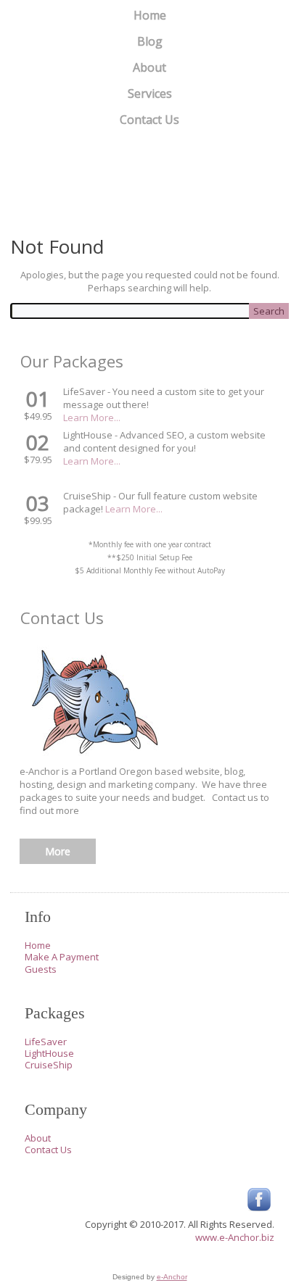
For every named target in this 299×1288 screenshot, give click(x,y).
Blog (150, 41)
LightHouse (49, 1053)
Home (150, 15)
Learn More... (91, 417)
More (57, 851)
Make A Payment (62, 956)
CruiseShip (49, 1064)
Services (150, 93)
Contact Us (149, 120)
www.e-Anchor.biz (234, 1237)
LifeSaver (46, 1041)
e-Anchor (172, 1277)
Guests (41, 969)
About (149, 67)
